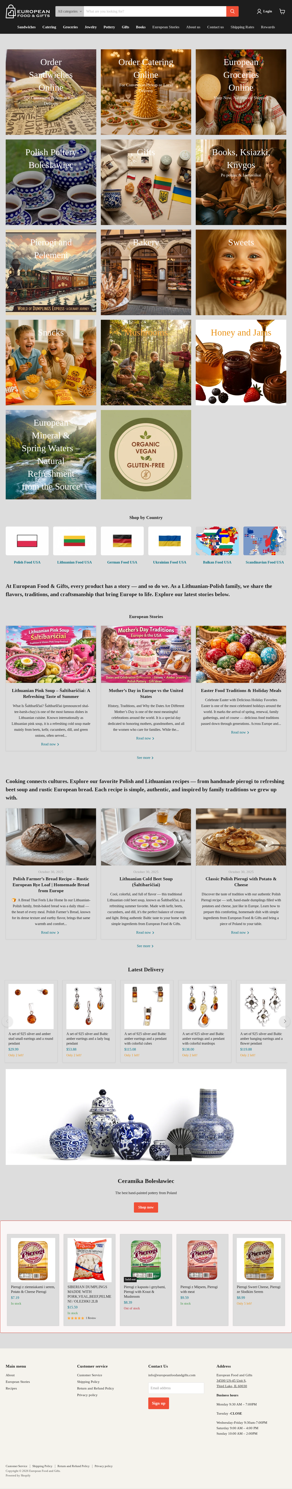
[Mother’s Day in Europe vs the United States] (146, 654)
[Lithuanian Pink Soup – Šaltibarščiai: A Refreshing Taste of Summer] (51, 654)
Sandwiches (26, 27)
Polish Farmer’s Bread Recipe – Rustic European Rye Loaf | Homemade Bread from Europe (51, 884)
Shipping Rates (242, 27)
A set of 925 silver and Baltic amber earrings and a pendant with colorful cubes (145, 1038)
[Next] (284, 1021)
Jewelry (91, 27)
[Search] (232, 11)
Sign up (158, 1403)
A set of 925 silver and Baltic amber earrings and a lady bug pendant (88, 1038)
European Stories (165, 27)
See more (144, 758)
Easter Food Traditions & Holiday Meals (241, 690)
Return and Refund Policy (95, 1388)
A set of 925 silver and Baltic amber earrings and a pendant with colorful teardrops (203, 1038)
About (10, 1375)
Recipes (11, 1388)
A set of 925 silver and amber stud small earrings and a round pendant (30, 1038)
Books (141, 27)
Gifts (125, 27)
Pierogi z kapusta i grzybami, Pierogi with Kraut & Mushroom (145, 1291)
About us (193, 27)
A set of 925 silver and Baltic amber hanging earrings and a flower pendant (261, 1038)
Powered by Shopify (18, 1475)
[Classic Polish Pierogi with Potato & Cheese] (241, 836)
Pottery (109, 27)
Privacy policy (87, 1395)
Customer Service (89, 1375)
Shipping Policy (88, 1382)
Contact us (215, 27)
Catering (49, 27)
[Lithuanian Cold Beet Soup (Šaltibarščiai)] (146, 836)
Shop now (146, 1207)
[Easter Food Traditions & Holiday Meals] (241, 654)
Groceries (70, 27)
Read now (49, 744)
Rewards (268, 27)
